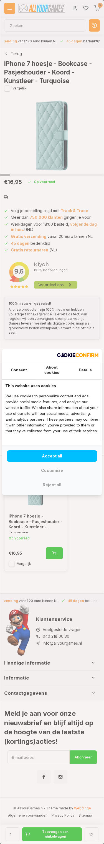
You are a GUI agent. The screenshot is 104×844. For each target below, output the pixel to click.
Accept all (52, 456)
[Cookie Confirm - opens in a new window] (77, 355)
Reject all (52, 484)
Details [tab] (85, 370)
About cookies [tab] (51, 370)
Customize (52, 470)
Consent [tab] (19, 370)
